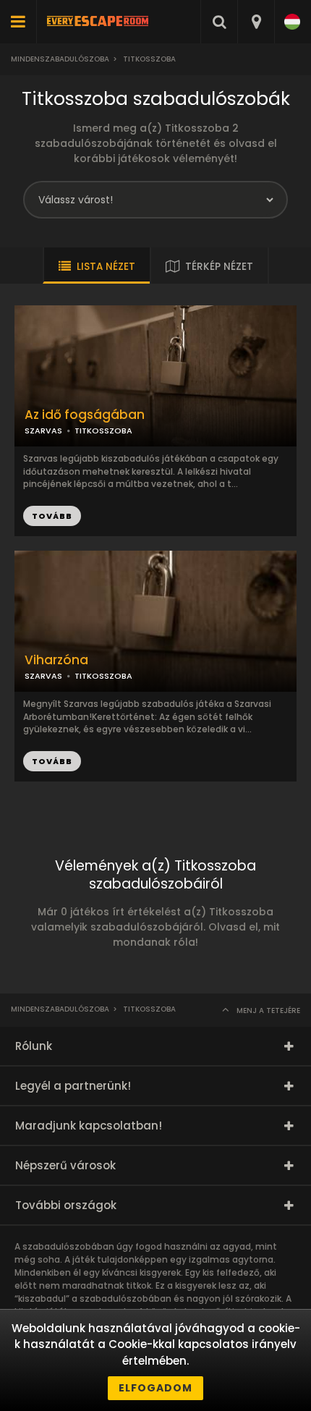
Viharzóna (56, 660)
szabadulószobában (125, 1298)
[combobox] (255, 21)
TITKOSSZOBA (103, 430)
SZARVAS (43, 430)
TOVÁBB (52, 516)
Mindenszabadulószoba (60, 59)
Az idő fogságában (85, 415)
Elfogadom (155, 1388)
